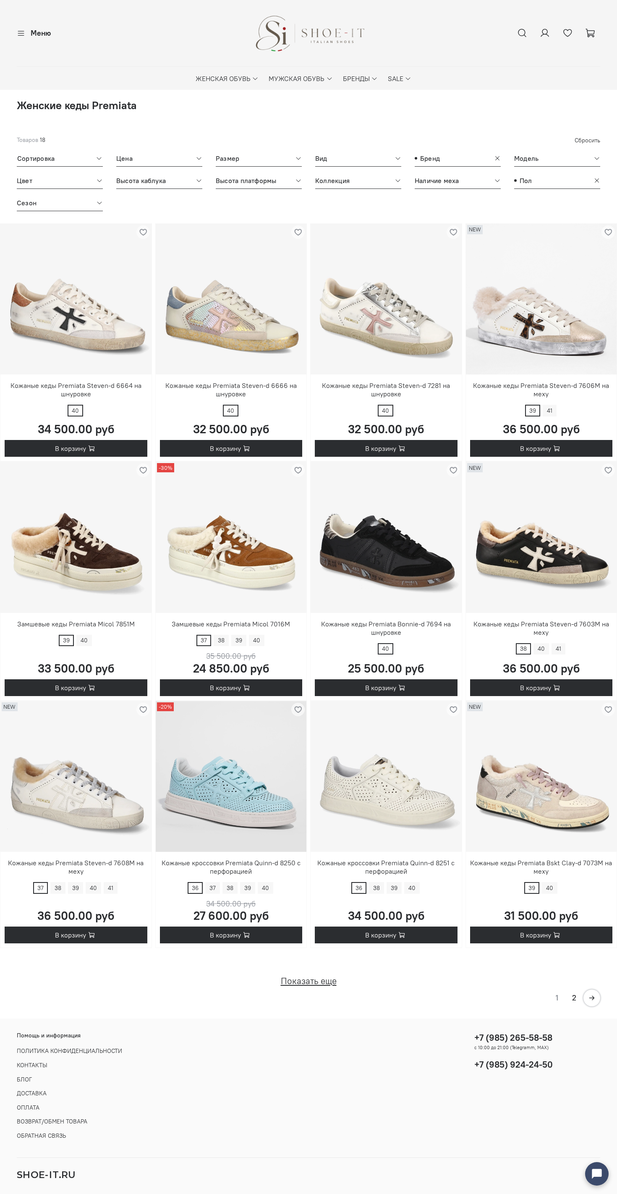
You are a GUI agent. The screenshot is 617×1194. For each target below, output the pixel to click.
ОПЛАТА (28, 1107)
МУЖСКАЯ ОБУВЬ (296, 78)
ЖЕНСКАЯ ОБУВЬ (223, 78)
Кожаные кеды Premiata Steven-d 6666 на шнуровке (231, 389)
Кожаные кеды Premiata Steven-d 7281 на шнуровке (386, 389)
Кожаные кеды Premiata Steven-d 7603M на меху (541, 628)
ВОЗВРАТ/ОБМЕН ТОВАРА (52, 1121)
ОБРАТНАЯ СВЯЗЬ (41, 1135)
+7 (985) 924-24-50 (513, 1064)
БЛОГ (24, 1079)
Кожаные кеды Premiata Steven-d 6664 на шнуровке (75, 389)
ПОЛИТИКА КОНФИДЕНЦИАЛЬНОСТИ (69, 1051)
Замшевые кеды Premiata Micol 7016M (231, 624)
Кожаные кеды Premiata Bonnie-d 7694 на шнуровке (386, 628)
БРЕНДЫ (356, 78)
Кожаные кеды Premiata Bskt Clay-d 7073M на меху (541, 867)
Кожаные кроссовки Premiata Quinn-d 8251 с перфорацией (386, 867)
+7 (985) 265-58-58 (513, 1037)
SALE (395, 78)
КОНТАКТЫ (32, 1065)
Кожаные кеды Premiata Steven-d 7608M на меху (76, 867)
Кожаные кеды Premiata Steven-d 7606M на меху (541, 389)
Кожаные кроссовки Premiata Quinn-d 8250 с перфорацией (231, 867)
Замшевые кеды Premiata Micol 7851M (76, 624)
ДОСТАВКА (32, 1093)
